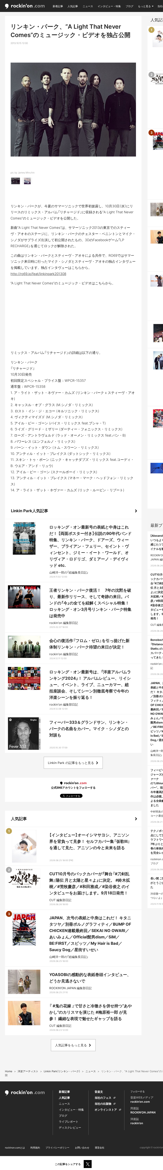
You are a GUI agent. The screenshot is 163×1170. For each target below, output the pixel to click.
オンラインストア (106, 1109)
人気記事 (73, 6)
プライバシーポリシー (57, 1147)
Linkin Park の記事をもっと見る (71, 763)
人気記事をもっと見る (71, 1045)
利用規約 (35, 1147)
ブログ (129, 6)
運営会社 (99, 1147)
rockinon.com (25, 6)
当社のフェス (103, 1097)
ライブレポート (68, 1121)
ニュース (88, 6)
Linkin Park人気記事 (29, 510)
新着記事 (58, 6)
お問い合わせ (82, 1147)
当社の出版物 (103, 1103)
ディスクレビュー (70, 1127)
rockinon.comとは (15, 1147)
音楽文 (99, 1091)
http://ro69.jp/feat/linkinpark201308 (38, 274)
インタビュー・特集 (109, 6)
